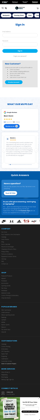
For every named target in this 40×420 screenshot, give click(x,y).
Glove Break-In (5, 372)
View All (3, 332)
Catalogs (3, 237)
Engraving (4, 356)
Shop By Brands (6, 298)
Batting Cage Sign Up (7, 379)
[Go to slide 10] (20, 164)
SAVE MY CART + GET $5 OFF (30, 411)
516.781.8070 (11, 394)
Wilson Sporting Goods (8, 315)
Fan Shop (4, 288)
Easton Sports (5, 325)
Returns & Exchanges (7, 247)
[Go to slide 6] (15, 164)
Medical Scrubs (5, 293)
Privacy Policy (5, 251)
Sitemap (3, 259)
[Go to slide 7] (16, 164)
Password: (5, 41)
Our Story (4, 232)
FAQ (2, 261)
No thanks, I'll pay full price (30, 414)
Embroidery (4, 349)
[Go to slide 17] (29, 164)
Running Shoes (19, 15)
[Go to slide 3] (11, 164)
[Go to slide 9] (19, 164)
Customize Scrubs (6, 361)
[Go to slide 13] (24, 164)
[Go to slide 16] (28, 164)
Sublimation (4, 359)
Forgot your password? (20, 56)
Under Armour (5, 312)
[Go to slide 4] (12, 164)
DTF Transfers (5, 351)
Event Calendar (5, 244)
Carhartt (3, 320)
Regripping (4, 374)
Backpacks (6, 15)
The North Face (5, 329)
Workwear (4, 290)
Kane (30, 15)
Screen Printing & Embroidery (10, 295)
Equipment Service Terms (8, 256)
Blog (2, 242)
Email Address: (6, 31)
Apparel (3, 278)
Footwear (4, 281)
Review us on (10, 126)
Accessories (4, 283)
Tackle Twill (4, 354)
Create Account (13, 82)
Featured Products (6, 276)
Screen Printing (5, 346)
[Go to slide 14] (25, 164)
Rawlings (3, 317)
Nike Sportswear (6, 310)
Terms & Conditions (7, 254)
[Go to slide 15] (27, 164)
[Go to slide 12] (23, 164)
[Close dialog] (39, 398)
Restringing (4, 377)
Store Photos (5, 239)
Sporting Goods (5, 286)
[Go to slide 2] (10, 164)
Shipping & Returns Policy (8, 249)
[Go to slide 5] (14, 164)
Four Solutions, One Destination (10, 234)
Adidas (3, 322)
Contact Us (4, 264)
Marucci (3, 327)
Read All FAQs (10, 193)
